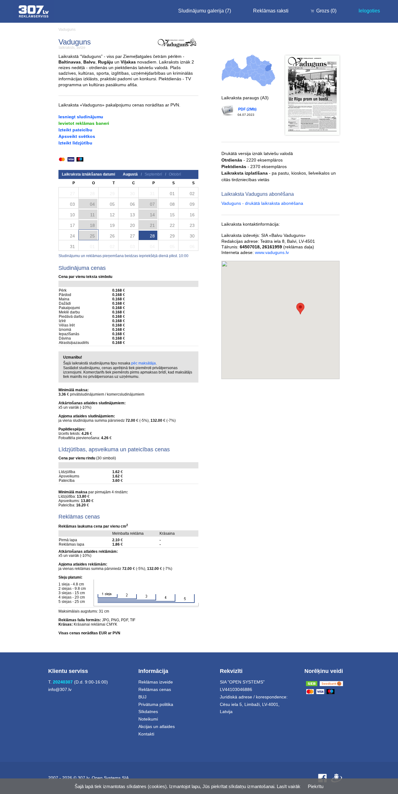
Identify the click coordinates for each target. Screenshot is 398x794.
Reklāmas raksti (271, 10)
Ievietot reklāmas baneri (83, 123)
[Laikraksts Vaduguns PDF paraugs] (312, 95)
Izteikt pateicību (75, 129)
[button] (300, 308)
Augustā (130, 174)
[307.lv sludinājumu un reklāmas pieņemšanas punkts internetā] (33, 11)
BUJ (142, 696)
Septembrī (153, 174)
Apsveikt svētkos (76, 136)
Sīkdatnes (148, 711)
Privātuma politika (155, 704)
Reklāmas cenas (154, 689)
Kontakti (146, 733)
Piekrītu (315, 786)
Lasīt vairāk (288, 786)
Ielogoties (369, 10)
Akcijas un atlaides (156, 726)
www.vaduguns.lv (272, 252)
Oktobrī (175, 174)
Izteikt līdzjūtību (75, 142)
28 (152, 235)
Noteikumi (148, 718)
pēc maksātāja (143, 363)
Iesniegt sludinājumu (80, 116)
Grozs (326, 10)
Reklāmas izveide (155, 681)
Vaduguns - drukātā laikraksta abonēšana (262, 203)
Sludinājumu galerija (204, 10)
